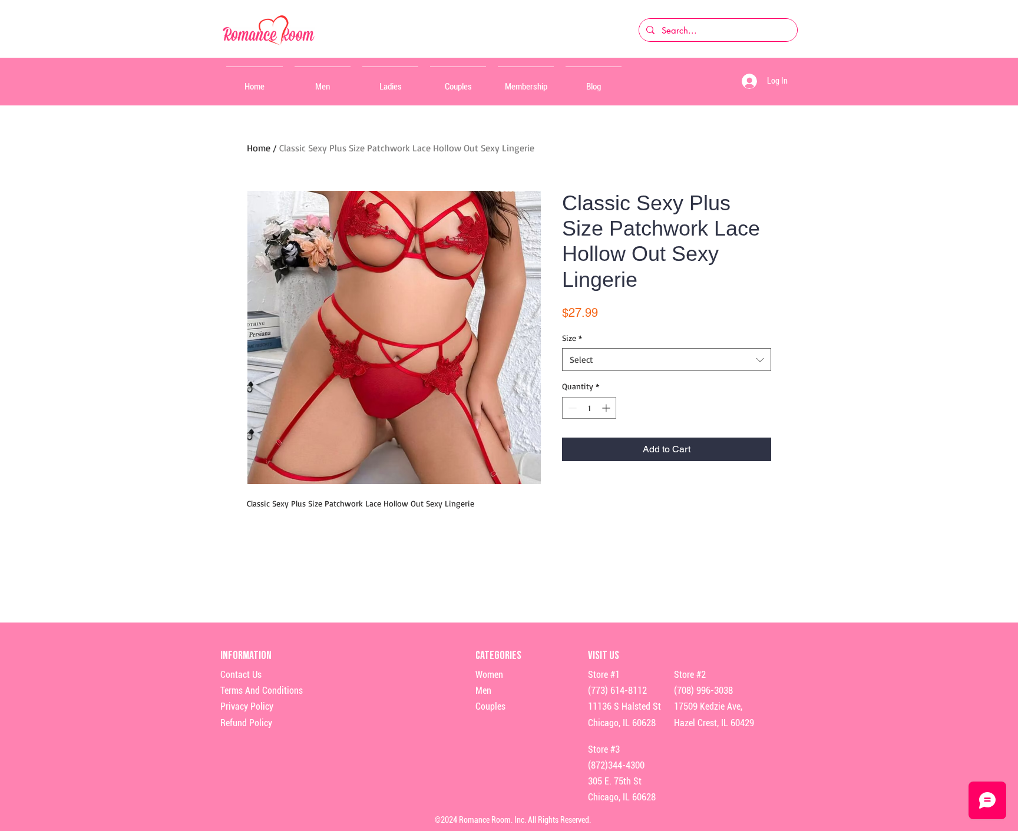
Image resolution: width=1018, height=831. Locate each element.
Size (572, 338)
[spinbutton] (589, 408)
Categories (498, 655)
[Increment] (607, 408)
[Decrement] (571, 408)
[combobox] (666, 359)
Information (246, 655)
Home (258, 148)
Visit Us (603, 655)
